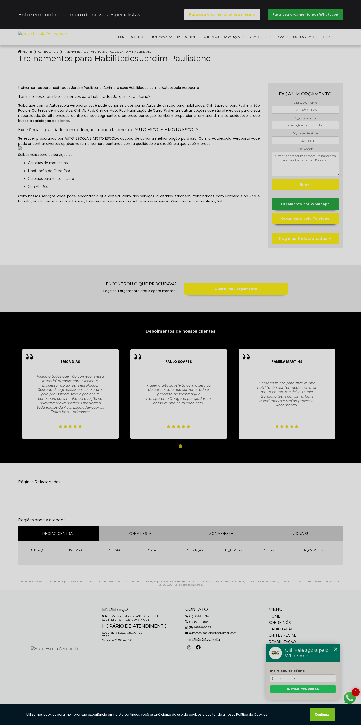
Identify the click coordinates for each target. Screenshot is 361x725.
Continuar (322, 714)
